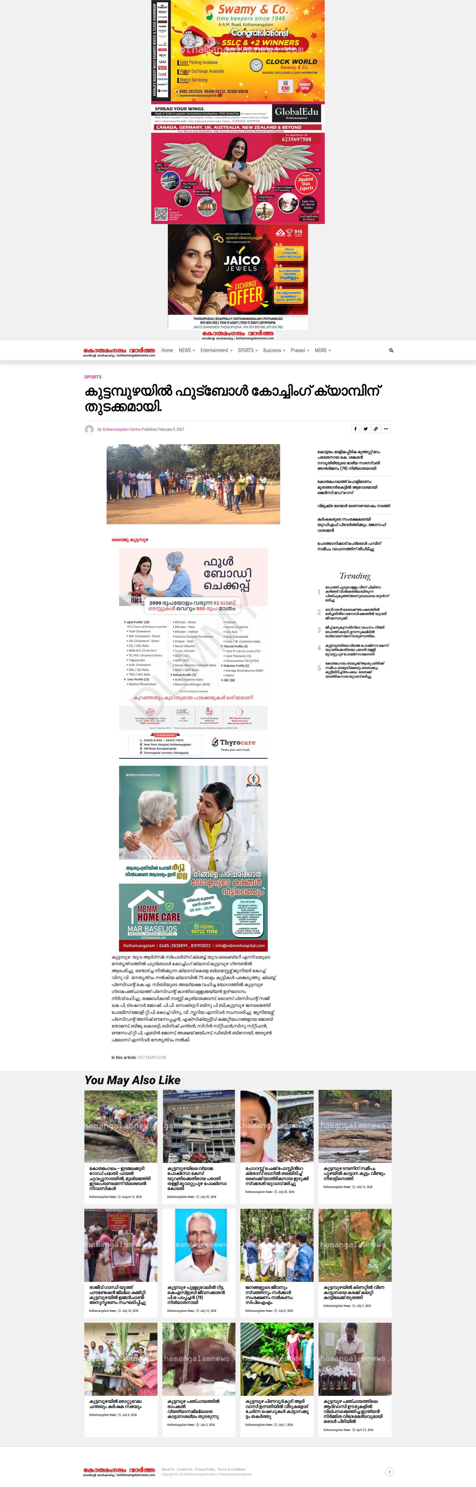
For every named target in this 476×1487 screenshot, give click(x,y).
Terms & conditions (231, 1469)
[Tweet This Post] (365, 428)
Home (167, 350)
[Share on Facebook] (355, 428)
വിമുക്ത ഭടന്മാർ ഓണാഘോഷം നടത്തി (353, 505)
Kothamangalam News (102, 1197)
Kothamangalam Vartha (122, 429)
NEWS (185, 350)
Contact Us (185, 1469)
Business (272, 350)
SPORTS (246, 350)
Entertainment (214, 350)
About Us (168, 1469)
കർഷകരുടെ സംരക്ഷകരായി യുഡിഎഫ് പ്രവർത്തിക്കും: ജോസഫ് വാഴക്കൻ (351, 525)
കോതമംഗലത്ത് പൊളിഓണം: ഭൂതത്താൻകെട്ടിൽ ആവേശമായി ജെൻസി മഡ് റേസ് (347, 487)
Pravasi (298, 350)
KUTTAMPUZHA (152, 1058)
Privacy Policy (205, 1469)
